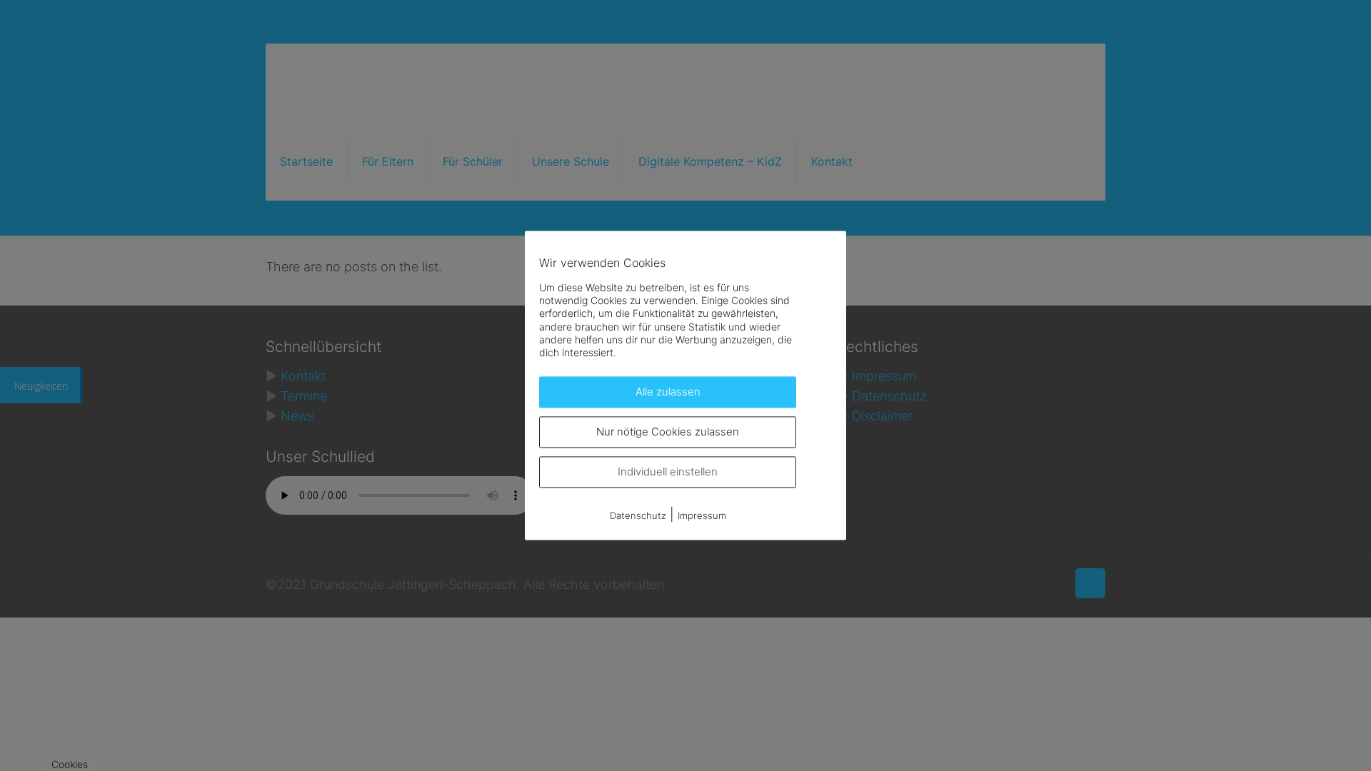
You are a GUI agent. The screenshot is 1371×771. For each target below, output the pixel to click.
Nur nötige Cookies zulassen (667, 432)
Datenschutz (638, 516)
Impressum (702, 516)
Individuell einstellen (668, 472)
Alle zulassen (668, 392)
